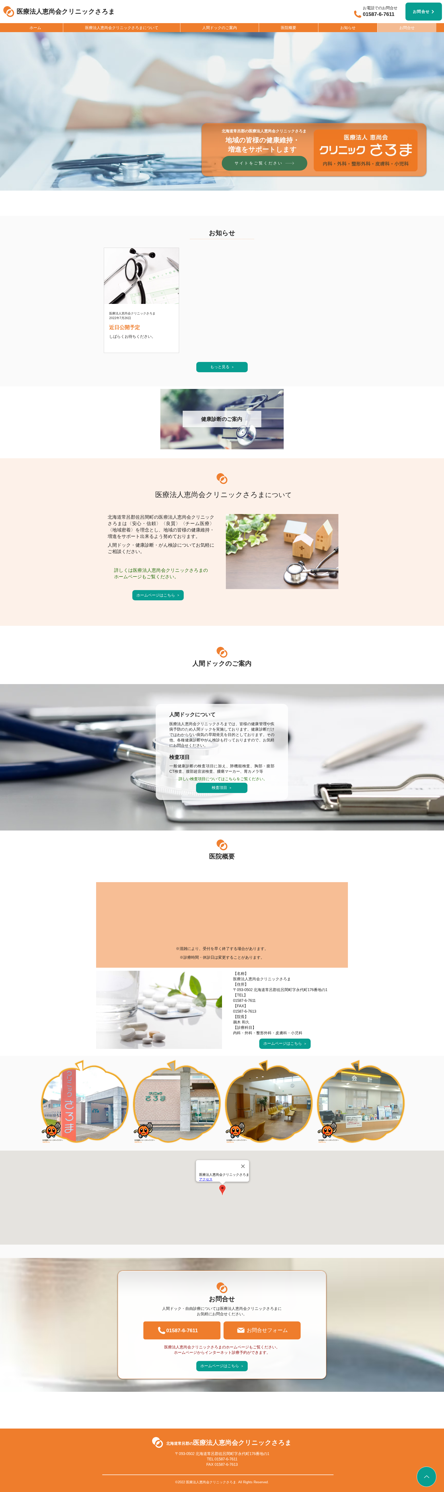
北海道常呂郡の (229, 1443)
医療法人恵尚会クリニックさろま (66, 11)
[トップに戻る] (426, 1477)
